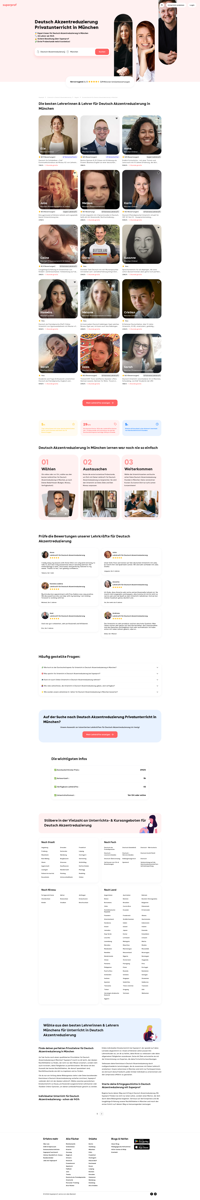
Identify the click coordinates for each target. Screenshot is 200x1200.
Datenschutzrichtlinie (51, 1149)
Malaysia (126, 941)
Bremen (91, 1171)
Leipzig (81, 851)
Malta (144, 941)
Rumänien (145, 971)
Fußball (69, 1169)
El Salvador (146, 910)
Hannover (92, 1177)
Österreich (127, 960)
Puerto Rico (108, 971)
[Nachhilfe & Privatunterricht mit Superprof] (10, 5)
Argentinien (108, 895)
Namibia (107, 952)
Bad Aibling (45, 858)
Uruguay (126, 989)
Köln (90, 1152)
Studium (63, 902)
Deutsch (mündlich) (129, 847)
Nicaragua (145, 952)
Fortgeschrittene (47, 895)
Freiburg (44, 851)
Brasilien (126, 902)
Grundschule (45, 899)
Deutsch (144, 858)
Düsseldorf (93, 1160)
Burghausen (64, 858)
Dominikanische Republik (109, 911)
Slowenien (145, 978)
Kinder (43, 902)
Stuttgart (82, 855)
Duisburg (92, 1183)
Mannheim (45, 855)
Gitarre (69, 1158)
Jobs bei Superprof (50, 1160)
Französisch (70, 1163)
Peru (143, 963)
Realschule (64, 899)
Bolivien (125, 899)
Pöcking (63, 873)
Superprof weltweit (50, 1152)
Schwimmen (70, 1147)
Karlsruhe (63, 851)
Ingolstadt (45, 866)
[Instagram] (155, 1194)
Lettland (126, 937)
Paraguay (126, 963)
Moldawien (108, 949)
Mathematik (70, 1144)
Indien (125, 923)
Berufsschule (83, 902)
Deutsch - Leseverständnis (110, 854)
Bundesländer (48, 1158)
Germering (82, 858)
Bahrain (144, 895)
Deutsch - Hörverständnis (128, 854)
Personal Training (72, 1183)
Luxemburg (108, 941)
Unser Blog (115, 1144)
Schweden (107, 974)
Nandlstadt (64, 870)
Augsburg (44, 847)
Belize (106, 899)
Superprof (41, 97)
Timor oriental (128, 986)
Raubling (82, 873)
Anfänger (82, 895)
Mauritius (126, 945)
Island (125, 926)
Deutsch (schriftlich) (148, 853)
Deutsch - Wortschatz (149, 847)
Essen (91, 1166)
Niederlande (108, 956)
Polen (125, 967)
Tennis (68, 1174)
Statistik (69, 1180)
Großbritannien (128, 919)
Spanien (107, 982)
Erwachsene (83, 899)
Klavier (68, 1149)
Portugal (145, 967)
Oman (106, 960)
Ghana (144, 915)
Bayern (77, 97)
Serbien (106, 978)
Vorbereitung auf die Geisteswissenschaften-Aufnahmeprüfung (150, 864)
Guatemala (146, 919)
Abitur (62, 895)
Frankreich (126, 915)
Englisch (69, 1155)
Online (81, 877)
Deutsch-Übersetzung (112, 858)
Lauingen (44, 870)
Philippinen (108, 967)
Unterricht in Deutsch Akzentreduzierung (59, 97)
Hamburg (92, 1147)
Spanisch (125, 862)
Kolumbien (145, 934)
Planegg (82, 870)
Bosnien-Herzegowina (149, 899)
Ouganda (145, 960)
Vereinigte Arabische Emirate (111, 994)
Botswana (108, 902)
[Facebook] (151, 1194)
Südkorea (145, 982)
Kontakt (114, 1152)
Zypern (106, 999)
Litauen (144, 937)
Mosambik (145, 949)
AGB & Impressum (49, 1147)
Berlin (91, 1144)
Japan (125, 930)
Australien (126, 895)
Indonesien (145, 923)
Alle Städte (93, 1185)
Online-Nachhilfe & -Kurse (52, 1155)
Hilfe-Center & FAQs (118, 1149)
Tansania (107, 986)
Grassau (63, 862)
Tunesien (145, 986)
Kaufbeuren (64, 866)
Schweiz (126, 974)
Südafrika (126, 982)
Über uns (46, 1144)
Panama (107, 963)
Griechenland (109, 919)
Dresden (63, 847)
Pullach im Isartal (47, 873)
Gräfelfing (82, 862)
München (92, 1149)
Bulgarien (145, 902)
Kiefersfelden (84, 866)
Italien (144, 926)
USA (143, 989)
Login (192, 5)
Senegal (145, 974)
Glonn (43, 862)
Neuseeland (127, 952)
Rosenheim (45, 877)
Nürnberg (63, 855)
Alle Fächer (70, 1185)
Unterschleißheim (66, 877)
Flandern (107, 915)
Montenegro (127, 949)
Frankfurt (82, 847)
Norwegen (145, 956)
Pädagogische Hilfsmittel (121, 1147)
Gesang (69, 1152)
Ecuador (126, 910)
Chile (106, 906)
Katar (125, 934)
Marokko (107, 945)
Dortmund (92, 1163)
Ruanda (125, 971)
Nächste (101, 1113)
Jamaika (107, 930)
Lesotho (107, 937)
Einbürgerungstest (129, 858)
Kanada (144, 930)
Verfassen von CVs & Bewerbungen (111, 863)
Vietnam (126, 993)
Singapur (126, 978)
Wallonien (145, 993)
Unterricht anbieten (176, 5)
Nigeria (125, 956)
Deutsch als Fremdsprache (109, 848)
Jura (67, 1171)
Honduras (107, 923)
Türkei (106, 989)
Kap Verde (108, 934)
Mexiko (144, 945)
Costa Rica (127, 906)
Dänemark (145, 906)
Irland (106, 926)
